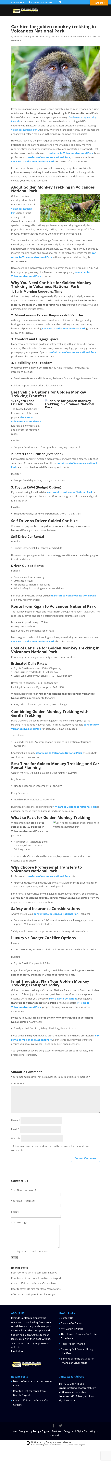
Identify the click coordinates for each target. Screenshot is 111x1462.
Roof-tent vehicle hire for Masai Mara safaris (36, 1289)
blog (48, 36)
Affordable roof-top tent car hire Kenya (33, 1294)
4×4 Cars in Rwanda (72, 1328)
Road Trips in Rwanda (73, 1343)
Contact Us (67, 1318)
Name (15, 1120)
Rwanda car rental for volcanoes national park (73, 36)
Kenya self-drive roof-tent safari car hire (33, 1283)
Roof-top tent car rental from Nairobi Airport (36, 1278)
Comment (17, 1083)
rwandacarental (21, 36)
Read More (17, 1351)
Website (15, 1138)
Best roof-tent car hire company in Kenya (34, 1272)
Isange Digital (41, 1431)
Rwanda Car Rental (71, 1323)
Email (15, 1129)
